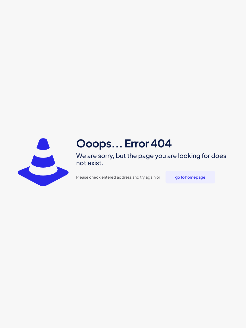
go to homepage (190, 177)
